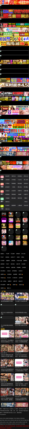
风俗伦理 (26, 205)
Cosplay (20, 179)
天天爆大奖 (15, 277)
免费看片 (10, 281)
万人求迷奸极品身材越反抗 (7, 325)
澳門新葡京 (14, 271)
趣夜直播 (13, 267)
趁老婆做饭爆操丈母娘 (7, 301)
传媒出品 (7, 201)
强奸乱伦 (14, 176)
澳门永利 (23, 253)
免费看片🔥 (3, 274)
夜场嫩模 (19, 267)
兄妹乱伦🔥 (21, 284)
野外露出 (26, 187)
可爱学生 (20, 190)
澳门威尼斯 (3, 284)
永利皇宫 (20, 271)
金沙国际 (21, 277)
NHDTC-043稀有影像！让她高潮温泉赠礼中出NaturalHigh (21, 399)
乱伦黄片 (2, 267)
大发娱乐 (9, 271)
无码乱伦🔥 (3, 277)
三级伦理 (7, 179)
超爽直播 (2, 264)
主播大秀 (18, 264)
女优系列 (14, 190)
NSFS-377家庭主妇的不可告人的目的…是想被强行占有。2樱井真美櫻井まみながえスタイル (7, 400)
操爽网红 (25, 260)
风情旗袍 (7, 194)
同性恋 (25, 201)
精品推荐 (7, 176)
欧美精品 (20, 176)
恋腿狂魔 (26, 190)
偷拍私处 (8, 267)
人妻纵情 (20, 205)
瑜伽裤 (19, 194)
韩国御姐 (14, 183)
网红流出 (20, 187)
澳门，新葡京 (3, 281)
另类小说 (7, 209)
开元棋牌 (13, 253)
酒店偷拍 (13, 264)
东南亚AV (26, 183)
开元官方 (9, 277)
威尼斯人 (2, 253)
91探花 (13, 187)
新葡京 (22, 257)
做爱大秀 (15, 281)
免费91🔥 (9, 284)
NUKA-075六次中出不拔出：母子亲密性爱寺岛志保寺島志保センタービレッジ (21, 357)
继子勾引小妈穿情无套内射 (7, 313)
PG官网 (7, 253)
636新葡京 (9, 274)
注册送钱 (7, 257)
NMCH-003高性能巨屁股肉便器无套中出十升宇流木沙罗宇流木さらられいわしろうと (7, 386)
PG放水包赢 (19, 260)
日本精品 (14, 179)
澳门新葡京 (3, 271)
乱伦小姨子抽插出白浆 (21, 325)
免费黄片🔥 (3, 288)
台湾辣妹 (7, 183)
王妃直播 (23, 264)
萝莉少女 (26, 176)
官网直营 (18, 253)
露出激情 (14, 198)
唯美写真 (20, 198)
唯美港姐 (20, 183)
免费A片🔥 (15, 284)
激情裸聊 (15, 274)
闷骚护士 (26, 194)
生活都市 (7, 205)
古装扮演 (7, 190)
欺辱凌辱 (7, 187)
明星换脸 (14, 194)
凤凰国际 (13, 260)
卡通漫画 (7, 198)
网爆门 (25, 198)
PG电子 (2, 257)
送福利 (18, 257)
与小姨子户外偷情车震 (21, 301)
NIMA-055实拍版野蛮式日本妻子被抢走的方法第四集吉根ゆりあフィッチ (7, 371)
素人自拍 (26, 179)
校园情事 (14, 205)
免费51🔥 (21, 274)
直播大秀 (20, 281)
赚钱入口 (9, 288)
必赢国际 (8, 260)
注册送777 (13, 257)
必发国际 (24, 267)
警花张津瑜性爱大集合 (21, 312)
